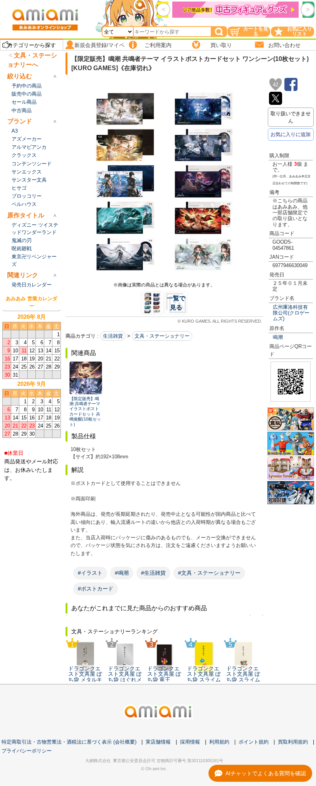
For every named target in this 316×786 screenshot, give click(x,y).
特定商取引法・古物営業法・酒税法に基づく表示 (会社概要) (69, 742)
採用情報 (190, 742)
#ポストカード (95, 589)
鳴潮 (278, 337)
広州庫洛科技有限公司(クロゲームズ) (291, 313)
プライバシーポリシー (27, 751)
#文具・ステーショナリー (209, 573)
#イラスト (90, 573)
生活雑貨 (113, 336)
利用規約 (219, 742)
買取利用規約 (293, 742)
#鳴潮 (122, 573)
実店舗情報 (158, 742)
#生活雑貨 (153, 573)
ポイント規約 (254, 742)
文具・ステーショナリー (162, 336)
